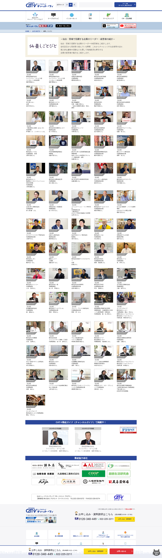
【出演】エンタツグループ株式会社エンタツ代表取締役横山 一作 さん (34, 411)
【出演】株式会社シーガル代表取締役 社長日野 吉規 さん (31, 151)
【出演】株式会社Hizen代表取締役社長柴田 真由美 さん (99, 258)
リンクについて (58, 546)
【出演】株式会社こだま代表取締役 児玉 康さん (98, 235)
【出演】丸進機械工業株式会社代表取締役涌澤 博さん (78, 361)
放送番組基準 (103, 546)
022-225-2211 (107, 519)
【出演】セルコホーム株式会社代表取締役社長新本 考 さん (100, 179)
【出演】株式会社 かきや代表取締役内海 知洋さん (54, 361)
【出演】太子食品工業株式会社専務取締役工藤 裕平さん (123, 284)
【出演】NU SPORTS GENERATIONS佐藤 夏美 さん (80, 178)
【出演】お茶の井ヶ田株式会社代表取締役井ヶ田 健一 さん (32, 206)
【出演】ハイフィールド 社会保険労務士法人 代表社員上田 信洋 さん (58, 385)
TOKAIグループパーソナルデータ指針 (103, 536)
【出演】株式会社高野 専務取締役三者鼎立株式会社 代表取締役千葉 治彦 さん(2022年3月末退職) (125, 386)
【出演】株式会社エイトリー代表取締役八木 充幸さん (32, 284)
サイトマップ (81, 546)
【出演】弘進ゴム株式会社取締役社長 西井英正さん (54, 235)
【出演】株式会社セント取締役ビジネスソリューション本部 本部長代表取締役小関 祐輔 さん (35, 181)
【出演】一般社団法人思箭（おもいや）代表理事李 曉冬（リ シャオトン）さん (35, 127)
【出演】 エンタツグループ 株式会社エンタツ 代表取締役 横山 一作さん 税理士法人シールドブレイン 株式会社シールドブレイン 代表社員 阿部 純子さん (125, 311)
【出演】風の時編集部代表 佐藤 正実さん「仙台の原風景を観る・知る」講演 (81, 103)
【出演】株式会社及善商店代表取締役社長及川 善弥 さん (99, 127)
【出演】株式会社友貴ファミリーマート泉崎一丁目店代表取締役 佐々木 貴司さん (58, 337)
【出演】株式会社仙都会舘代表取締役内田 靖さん (31, 385)
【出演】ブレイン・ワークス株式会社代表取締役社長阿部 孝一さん (80, 308)
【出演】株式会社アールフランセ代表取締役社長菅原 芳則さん (56, 308)
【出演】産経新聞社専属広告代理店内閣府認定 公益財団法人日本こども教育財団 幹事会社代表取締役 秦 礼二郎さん (103, 309)
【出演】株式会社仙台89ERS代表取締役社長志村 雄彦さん (77, 284)
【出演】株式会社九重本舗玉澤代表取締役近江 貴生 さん (55, 179)
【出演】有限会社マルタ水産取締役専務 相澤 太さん (123, 235)
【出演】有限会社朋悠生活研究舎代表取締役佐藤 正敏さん (124, 337)
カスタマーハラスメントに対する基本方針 (125, 536)
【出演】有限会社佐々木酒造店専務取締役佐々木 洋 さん (55, 206)
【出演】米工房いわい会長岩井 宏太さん (30, 102)
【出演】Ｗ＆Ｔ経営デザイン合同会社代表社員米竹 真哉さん (34, 361)
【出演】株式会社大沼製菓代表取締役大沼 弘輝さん (31, 337)
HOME (27, 31)
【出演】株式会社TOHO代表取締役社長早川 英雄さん (98, 284)
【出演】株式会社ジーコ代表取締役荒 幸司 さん (121, 258)
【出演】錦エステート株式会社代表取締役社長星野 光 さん (123, 151)
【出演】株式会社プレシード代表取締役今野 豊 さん (77, 127)
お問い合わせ (121, 551)
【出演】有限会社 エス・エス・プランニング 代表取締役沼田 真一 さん (103, 385)
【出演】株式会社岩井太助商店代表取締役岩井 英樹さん (123, 102)
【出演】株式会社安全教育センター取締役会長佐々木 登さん (57, 127)
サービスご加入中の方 (125, 4)
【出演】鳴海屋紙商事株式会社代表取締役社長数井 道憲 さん (100, 151)
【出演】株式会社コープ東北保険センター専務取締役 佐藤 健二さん (102, 337)
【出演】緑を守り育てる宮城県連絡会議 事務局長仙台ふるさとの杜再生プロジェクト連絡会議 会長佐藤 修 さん (81, 153)
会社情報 (36, 536)
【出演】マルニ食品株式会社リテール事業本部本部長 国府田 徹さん (78, 337)
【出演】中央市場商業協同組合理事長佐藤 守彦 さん (55, 151)
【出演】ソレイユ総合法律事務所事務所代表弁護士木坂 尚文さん (101, 361)
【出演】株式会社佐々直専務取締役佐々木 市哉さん (54, 284)
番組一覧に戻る (64, 26)
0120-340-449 (88, 519)
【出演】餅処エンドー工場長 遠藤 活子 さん (53, 258)
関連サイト (36, 546)
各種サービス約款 (125, 546)
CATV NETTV (36, 31)
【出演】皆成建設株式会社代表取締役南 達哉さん (31, 308)
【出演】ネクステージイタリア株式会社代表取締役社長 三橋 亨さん (35, 235)
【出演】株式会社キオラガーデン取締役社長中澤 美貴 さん (124, 179)
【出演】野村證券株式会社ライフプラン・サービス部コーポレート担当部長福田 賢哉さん (34, 77)
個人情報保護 (59, 536)
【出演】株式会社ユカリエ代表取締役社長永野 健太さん (54, 102)
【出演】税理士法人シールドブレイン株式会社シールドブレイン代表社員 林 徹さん (125, 361)
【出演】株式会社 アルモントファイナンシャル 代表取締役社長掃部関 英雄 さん (81, 385)
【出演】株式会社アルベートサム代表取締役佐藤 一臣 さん (124, 127)
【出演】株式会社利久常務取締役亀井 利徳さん (98, 102)
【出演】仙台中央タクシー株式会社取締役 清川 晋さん (79, 235)
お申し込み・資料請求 (124, 519)
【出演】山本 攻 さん (81, 208)
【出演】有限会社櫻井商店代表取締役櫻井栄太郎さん (77, 76)
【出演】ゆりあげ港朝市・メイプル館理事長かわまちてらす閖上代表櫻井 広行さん (126, 207)
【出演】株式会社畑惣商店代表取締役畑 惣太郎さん (122, 76)
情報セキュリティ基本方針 (81, 536)
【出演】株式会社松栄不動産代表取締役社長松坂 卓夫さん (100, 76)
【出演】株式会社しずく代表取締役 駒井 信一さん (30, 258)
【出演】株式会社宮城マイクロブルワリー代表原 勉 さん (81, 259)
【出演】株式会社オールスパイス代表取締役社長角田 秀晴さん (101, 206)
